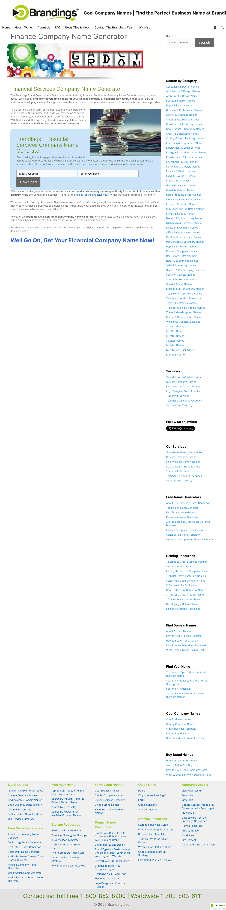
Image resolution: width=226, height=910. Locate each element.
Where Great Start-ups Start (67, 852)
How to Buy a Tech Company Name (186, 769)
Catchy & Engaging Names (181, 114)
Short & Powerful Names (180, 279)
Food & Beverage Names (180, 175)
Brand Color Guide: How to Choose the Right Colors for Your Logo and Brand (110, 836)
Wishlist (144, 27)
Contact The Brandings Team (114, 27)
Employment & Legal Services (183, 147)
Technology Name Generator (182, 507)
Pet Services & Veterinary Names (185, 241)
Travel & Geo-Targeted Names (183, 312)
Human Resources (192, 825)
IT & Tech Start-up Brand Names (185, 208)
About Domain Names (178, 631)
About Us (43, 27)
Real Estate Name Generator (182, 512)
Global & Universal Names (181, 185)
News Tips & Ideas (77, 27)
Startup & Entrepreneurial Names (185, 288)
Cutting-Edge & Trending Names (185, 138)
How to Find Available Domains (183, 635)
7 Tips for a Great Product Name (185, 594)
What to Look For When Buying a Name (188, 774)
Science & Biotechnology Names (185, 269)
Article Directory (147, 809)
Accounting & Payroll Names (182, 86)
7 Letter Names (175, 340)
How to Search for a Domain (182, 640)
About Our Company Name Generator (188, 502)
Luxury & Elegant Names (180, 213)
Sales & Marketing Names (181, 265)
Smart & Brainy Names (179, 284)
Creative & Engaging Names (182, 133)
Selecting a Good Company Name (185, 580)
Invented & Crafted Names (181, 204)
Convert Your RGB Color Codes (112, 860)
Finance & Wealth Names (180, 171)
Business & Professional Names (184, 110)
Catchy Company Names (180, 724)
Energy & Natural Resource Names (186, 152)
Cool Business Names (178, 719)
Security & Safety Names (180, 274)
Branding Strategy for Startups (69, 835)
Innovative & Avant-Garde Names (185, 199)
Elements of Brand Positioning (183, 608)
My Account (188, 812)
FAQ (57, 27)
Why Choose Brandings (152, 795)
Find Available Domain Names (183, 386)
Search (170, 35)
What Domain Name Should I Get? (185, 649)
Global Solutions (147, 804)
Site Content (189, 839)
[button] (218, 906)
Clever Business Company (181, 728)
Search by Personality (178, 688)
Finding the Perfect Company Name (187, 571)
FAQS (141, 799)
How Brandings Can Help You (68, 865)
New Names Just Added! (180, 349)
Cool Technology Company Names (186, 589)
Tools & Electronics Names (181, 302)
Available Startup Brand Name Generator (189, 539)
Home (6, 27)
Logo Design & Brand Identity (183, 391)
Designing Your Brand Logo (110, 873)
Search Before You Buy (179, 765)
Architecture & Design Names (183, 91)
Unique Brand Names (178, 733)
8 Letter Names (175, 345)
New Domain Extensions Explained (186, 645)
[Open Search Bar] (222, 27)
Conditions (188, 835)
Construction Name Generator (183, 534)
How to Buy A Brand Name (181, 760)
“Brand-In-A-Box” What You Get (184, 377)
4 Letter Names (175, 326)
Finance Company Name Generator (186, 529)
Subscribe (187, 795)
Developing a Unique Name (182, 604)
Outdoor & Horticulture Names (183, 237)
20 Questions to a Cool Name (183, 599)
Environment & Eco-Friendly (182, 161)
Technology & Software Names (184, 293)
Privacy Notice (190, 830)
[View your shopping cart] (215, 27)
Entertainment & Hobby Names (184, 157)
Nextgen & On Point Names (182, 227)
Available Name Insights (180, 566)
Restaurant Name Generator (182, 517)
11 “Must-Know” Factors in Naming (186, 575)
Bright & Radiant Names (180, 105)
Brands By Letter (176, 354)
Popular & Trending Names (181, 246)
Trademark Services (177, 395)
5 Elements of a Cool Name (181, 585)
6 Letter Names (175, 335)
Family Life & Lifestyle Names (183, 166)
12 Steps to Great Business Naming (186, 561)
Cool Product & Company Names (185, 128)
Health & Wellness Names (180, 190)
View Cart (187, 799)
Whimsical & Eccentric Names (183, 321)
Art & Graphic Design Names (182, 95)
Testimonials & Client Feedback (184, 400)
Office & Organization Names (183, 232)
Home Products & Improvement (184, 194)
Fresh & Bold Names (177, 180)
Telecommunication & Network (183, 298)
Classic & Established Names (182, 119)
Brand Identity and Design (110, 844)
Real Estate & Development (181, 255)
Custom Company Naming (181, 381)
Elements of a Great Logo (109, 878)
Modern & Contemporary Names (184, 218)
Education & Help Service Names (185, 143)
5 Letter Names (175, 331)
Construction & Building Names (184, 124)
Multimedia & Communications (183, 222)
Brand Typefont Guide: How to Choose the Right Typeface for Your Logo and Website (112, 853)
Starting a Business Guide (66, 830)
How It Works (24, 27)
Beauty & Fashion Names (180, 100)
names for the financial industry (94, 194)
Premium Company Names (181, 251)
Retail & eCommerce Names (182, 260)
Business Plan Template (65, 839)
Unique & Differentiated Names (184, 317)
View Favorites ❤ (192, 790)
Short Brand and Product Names (185, 737)
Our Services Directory (179, 405)
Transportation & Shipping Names (185, 307)
